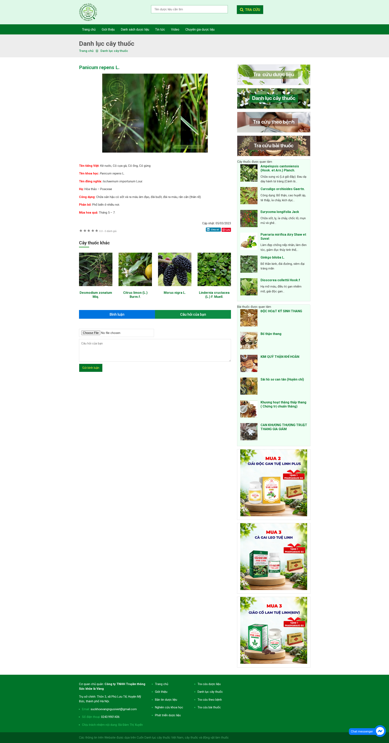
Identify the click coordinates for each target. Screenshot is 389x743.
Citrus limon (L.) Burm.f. (135, 295)
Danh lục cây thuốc (114, 51)
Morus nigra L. (175, 293)
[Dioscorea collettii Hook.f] (249, 287)
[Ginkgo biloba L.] (249, 265)
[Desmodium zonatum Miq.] (95, 288)
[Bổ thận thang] (249, 341)
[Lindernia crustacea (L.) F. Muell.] (214, 288)
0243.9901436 (110, 717)
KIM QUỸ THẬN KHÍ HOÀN (280, 357)
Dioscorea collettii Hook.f (280, 280)
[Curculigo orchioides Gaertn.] (249, 196)
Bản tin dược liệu (166, 699)
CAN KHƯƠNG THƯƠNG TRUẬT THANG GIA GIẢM (284, 427)
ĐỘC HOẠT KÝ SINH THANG (281, 311)
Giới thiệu (161, 692)
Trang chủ (161, 684)
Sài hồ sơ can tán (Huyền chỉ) (282, 379)
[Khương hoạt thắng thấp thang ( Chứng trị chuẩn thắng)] (249, 409)
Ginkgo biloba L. (273, 257)
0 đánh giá (107, 231)
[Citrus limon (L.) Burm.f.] (135, 288)
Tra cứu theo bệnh (210, 699)
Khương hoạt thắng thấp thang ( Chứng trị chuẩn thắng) (283, 404)
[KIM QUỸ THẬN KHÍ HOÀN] (249, 364)
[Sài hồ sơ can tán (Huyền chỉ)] (249, 386)
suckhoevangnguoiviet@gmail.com (114, 709)
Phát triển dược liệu (168, 715)
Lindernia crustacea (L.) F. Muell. (214, 295)
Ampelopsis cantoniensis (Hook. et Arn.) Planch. (280, 168)
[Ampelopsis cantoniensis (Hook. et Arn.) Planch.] (249, 173)
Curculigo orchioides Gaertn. (283, 189)
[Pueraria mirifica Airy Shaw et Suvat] (249, 242)
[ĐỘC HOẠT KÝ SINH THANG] (249, 318)
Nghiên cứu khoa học (169, 707)
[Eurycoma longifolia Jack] (249, 219)
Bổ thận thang (271, 334)
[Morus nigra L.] (174, 288)
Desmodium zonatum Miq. (96, 295)
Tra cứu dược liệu (91, 12)
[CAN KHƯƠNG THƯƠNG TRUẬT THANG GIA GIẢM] (249, 432)
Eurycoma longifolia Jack (280, 212)
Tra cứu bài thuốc (209, 707)
